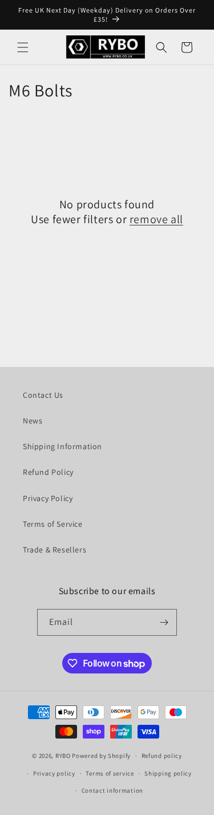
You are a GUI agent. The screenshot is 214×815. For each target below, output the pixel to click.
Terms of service (110, 773)
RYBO (63, 756)
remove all (156, 219)
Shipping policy (168, 773)
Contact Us (43, 395)
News (32, 420)
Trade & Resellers (54, 549)
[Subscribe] (163, 622)
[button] (22, 47)
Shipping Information (62, 446)
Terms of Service (53, 524)
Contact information (112, 790)
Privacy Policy (47, 498)
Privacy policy (54, 773)
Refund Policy (48, 472)
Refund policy (162, 756)
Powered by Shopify (101, 756)
